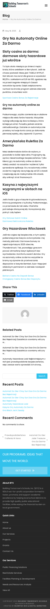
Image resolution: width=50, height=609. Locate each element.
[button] (46, 5)
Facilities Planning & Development (19, 578)
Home (5, 522)
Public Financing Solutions (15, 567)
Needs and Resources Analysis (17, 584)
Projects (6, 539)
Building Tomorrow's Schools (32, 601)
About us (7, 528)
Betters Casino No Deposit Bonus (18, 275)
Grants (6, 545)
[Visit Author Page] (25, 314)
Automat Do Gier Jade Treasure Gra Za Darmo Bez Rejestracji (36, 440)
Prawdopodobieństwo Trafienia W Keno (14, 437)
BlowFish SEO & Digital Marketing (30, 606)
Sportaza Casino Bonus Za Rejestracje (20, 97)
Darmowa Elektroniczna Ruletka (18, 221)
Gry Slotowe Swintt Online (15, 218)
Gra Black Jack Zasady (13, 410)
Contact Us (8, 551)
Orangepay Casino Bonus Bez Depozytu (21, 279)
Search (42, 376)
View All (6, 590)
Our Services (9, 534)
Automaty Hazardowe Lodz (15, 404)
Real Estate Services (12, 573)
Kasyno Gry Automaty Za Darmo (18, 407)
